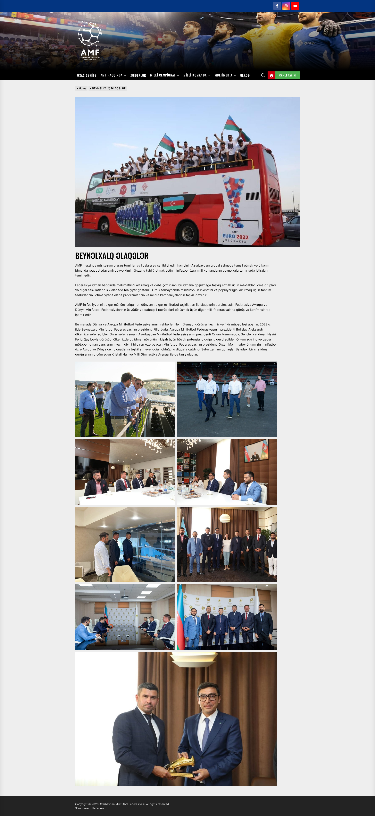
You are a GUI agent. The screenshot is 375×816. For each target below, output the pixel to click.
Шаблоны (97, 808)
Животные (82, 808)
